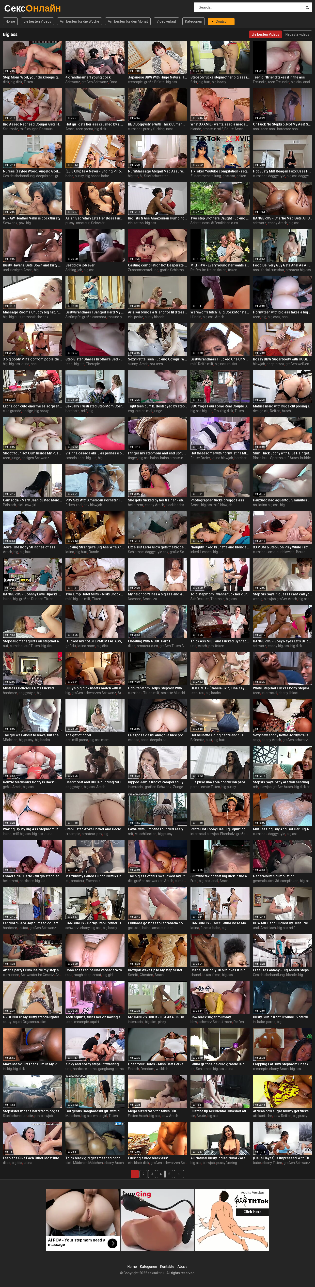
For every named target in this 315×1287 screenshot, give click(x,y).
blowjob (259, 364)
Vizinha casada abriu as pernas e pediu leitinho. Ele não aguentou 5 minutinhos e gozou (95, 453)
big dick (16, 82)
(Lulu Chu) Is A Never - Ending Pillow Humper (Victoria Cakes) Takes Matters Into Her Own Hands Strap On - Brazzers (95, 171)
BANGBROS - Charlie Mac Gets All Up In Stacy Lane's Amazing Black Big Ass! (282, 218)
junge (158, 411)
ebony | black (289, 693)
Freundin (260, 82)
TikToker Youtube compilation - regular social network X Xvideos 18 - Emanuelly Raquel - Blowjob (220, 171)
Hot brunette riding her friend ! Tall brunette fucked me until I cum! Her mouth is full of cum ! (220, 735)
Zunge (178, 787)
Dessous (46, 129)
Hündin (195, 317)
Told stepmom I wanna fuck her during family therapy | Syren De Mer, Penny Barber (220, 594)
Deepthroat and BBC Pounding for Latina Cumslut (95, 782)
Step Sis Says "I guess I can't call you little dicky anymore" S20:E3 (282, 594)
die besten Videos (37, 21)
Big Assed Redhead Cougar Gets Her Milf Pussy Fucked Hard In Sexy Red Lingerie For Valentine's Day (32, 124)
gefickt (70, 646)
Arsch (70, 129)
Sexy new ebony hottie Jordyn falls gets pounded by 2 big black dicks (282, 735)
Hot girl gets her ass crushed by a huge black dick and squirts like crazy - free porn (95, 124)
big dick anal (300, 82)
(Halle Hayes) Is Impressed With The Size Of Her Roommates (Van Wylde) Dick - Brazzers (282, 1158)
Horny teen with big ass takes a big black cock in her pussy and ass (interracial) (282, 312)
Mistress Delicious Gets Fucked (28, 688)
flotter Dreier (200, 458)
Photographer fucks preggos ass (217, 500)
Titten (28, 82)
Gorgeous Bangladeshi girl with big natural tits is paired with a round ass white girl (95, 1111)
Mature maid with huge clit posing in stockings (282, 406)
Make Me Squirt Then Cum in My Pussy (32, 1064)
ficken (232, 270)
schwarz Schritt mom (215, 1022)
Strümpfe (10, 129)
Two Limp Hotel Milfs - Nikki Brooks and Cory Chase (95, 594)
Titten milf (151, 693)
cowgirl (30, 505)
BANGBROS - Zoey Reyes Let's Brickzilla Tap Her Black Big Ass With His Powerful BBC (282, 641)
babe (69, 176)
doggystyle (276, 176)
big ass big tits (201, 411)
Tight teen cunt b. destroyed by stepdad (157, 406)
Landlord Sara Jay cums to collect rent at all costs (32, 923)
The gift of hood (78, 735)
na (255, 505)
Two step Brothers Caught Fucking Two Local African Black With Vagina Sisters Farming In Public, (220, 218)
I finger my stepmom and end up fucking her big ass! (157, 453)
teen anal (268, 129)
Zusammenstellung (205, 176)
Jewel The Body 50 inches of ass (29, 547)
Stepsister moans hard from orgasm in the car (32, 1111)
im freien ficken (214, 270)
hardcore (72, 411)
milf (193, 364)
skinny (133, 364)
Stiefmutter (199, 599)
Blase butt (261, 458)
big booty (219, 82)
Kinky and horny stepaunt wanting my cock (95, 1064)
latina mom (86, 646)
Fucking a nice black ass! (148, 1158)
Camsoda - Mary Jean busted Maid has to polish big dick (32, 500)
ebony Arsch (277, 223)
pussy (79, 176)
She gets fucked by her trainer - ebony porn (157, 500)
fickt (193, 82)
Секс (17, 8)
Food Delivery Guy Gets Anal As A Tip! (282, 265)
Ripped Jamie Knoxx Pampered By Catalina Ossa (157, 782)
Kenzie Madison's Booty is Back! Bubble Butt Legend (32, 782)
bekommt (135, 505)
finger (132, 458)
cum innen (11, 975)
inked (194, 552)
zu (155, 599)
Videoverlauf (166, 21)
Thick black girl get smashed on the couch (95, 1158)
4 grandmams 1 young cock (87, 77)
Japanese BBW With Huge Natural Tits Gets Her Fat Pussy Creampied (157, 77)
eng (131, 411)
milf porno (80, 740)
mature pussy (118, 317)
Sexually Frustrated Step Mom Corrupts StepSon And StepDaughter (95, 406)
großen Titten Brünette (177, 646)
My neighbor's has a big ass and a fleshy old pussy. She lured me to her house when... (157, 594)
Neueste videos (297, 34)
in (254, 1022)
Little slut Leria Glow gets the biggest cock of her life (157, 547)
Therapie (93, 364)
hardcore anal (288, 129)
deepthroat (45, 176)
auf (5, 646)
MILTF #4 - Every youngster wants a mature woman (220, 265)
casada (71, 458)
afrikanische (262, 1116)
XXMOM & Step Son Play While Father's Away (282, 547)
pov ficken (216, 646)
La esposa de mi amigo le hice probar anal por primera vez (157, 735)
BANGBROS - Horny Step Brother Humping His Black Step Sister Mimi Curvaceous (95, 923)
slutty (7, 1022)
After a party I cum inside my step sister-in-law (32, 970)
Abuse (182, 1267)
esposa (133, 740)
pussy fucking (154, 129)
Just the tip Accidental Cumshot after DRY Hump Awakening (220, 1111)
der (68, 740)
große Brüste (154, 82)
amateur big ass (298, 270)
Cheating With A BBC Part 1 (149, 641)
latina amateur (171, 458)
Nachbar (134, 599)
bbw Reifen (282, 1116)
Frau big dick (223, 411)
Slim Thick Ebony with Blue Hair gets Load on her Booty (282, 453)
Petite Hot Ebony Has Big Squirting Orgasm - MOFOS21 (220, 829)
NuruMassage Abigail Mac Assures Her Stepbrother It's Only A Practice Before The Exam (157, 171)
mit (130, 834)
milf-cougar (29, 129)
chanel (195, 975)
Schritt (195, 223)
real (79, 505)
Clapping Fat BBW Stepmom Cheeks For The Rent (282, 1064)
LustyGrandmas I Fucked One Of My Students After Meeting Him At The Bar (220, 359)
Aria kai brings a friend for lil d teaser (157, 312)
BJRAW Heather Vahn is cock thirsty (31, 218)
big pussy (26, 740)
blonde (195, 129)
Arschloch (268, 928)
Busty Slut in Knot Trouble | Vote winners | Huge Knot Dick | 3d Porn (282, 1017)
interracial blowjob (204, 834)
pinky (162, 1022)
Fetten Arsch (138, 1116)
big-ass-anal (208, 881)
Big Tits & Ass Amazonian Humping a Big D (157, 218)
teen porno (84, 129)
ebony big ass (278, 646)
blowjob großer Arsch (280, 599)
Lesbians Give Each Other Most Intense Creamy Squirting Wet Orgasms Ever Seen (32, 1158)
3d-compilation (287, 881)
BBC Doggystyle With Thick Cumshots (157, 124)
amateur (83, 223)
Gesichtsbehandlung (19, 176)
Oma (113, 82)
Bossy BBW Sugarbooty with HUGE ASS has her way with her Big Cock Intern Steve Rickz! (282, 359)
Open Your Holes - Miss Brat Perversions (157, 1064)
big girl (108, 975)
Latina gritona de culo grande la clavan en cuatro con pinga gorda (220, 1064)
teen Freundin (278, 82)
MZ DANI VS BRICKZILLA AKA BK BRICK (157, 1017)
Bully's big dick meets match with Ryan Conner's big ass (95, 688)
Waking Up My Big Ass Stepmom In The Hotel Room (32, 829)
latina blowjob (222, 458)
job (80, 270)
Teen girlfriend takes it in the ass (279, 77)
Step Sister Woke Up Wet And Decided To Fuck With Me (95, 829)
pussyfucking (226, 1163)
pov (22, 223)
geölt (7, 787)
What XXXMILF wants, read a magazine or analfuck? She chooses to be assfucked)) (220, 124)
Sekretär (98, 223)
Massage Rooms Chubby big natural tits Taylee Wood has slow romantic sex (32, 312)
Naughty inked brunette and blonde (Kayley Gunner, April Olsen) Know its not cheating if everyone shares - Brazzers (220, 547)
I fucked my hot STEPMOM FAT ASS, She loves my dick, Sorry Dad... (95, 641)
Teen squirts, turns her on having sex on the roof (95, 1017)
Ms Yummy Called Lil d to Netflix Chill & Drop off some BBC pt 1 (95, 876)
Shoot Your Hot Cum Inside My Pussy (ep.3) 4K (32, 453)
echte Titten (210, 787)
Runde (94, 552)
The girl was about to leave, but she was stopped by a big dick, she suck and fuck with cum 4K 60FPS (32, 735)
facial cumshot (272, 270)
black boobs (175, 505)
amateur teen (162, 928)
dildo (131, 646)
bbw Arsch (170, 1116)
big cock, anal (278, 317)
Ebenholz (227, 834)
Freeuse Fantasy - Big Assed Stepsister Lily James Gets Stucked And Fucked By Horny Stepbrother (282, 970)
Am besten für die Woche (79, 21)
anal (256, 129)
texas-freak (211, 975)
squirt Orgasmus (26, 1022)
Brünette (197, 740)
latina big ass (268, 505)
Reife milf (205, 364)
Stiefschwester (156, 176)
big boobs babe (97, 176)
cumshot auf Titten (25, 646)
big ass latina (19, 364)
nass (169, 129)
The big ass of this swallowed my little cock (157, 876)
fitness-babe (210, 928)
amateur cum (147, 646)
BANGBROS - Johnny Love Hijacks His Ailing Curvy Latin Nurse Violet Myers (32, 594)
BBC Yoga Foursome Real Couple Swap (220, 406)
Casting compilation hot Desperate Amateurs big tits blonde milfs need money (157, 265)
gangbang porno (111, 1069)
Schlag (70, 270)
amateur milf (213, 129)
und (6, 270)
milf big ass (22, 834)
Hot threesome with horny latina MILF (220, 453)
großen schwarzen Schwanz (94, 693)
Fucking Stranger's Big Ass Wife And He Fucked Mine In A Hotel (95, 547)
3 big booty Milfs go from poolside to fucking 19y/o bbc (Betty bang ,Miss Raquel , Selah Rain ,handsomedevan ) (32, 359)
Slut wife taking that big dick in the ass (220, 876)
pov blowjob (93, 505)
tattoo (139, 223)
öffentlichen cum (224, 223)
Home (10, 21)
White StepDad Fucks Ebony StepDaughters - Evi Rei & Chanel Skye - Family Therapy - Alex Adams (282, 688)
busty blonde (155, 317)
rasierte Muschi (173, 693)
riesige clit (260, 411)
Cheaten (146, 975)
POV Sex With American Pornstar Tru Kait (95, 500)
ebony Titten (272, 1163)
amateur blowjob (281, 552)
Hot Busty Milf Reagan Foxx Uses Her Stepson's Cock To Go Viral (282, 171)
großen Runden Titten (36, 599)
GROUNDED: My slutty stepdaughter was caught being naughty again (32, 1017)
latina (69, 552)
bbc (33, 364)
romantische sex (35, 317)
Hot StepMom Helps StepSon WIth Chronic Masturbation (157, 688)
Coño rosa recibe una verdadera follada (95, 970)
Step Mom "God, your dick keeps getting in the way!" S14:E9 (32, 77)
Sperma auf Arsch (284, 458)
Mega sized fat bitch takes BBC (152, 1111)
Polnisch (9, 505)
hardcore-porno (247, 458)
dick (6, 82)
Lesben (206, 552)
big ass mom (100, 740)
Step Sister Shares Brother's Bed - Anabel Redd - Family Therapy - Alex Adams (95, 359)
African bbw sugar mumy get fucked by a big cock (282, 1111)
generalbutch (263, 881)
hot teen (156, 364)
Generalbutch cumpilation (274, 876)
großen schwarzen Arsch (153, 881)
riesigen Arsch (21, 270)
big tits (133, 176)
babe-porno (266, 1022)
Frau (193, 881)
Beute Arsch (234, 129)
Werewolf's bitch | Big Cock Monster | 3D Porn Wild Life (220, 312)
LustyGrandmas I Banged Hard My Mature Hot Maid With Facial (95, 312)
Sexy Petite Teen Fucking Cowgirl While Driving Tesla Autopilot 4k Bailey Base (157, 359)
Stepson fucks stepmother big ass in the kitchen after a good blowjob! (220, 77)
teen (256, 317)
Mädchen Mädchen (88, 1163)
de (192, 1069)
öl (141, 176)
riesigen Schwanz (35, 458)
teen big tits (87, 458)
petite (138, 317)
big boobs (213, 693)
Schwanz (72, 82)
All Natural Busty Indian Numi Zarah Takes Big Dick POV (220, 1158)
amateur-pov (92, 834)
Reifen (195, 270)
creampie (135, 82)
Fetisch (133, 1069)
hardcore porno (85, 1069)
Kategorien (193, 21)
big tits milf (81, 599)
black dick (141, 1163)
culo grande (12, 411)
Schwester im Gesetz (37, 975)
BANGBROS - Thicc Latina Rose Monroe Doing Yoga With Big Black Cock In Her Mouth (220, 923)
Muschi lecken (146, 834)
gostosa (228, 176)
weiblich (162, 1069)
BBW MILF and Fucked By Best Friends (282, 923)
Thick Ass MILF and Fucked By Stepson (220, 641)
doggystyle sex (156, 552)
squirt (94, 1022)
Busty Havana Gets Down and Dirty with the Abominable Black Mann (32, 265)
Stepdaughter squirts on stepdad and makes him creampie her (32, 641)
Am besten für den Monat (128, 21)
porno (195, 787)
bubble (305, 458)
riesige (28, 411)
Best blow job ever (80, 265)
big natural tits (226, 364)
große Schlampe (173, 270)
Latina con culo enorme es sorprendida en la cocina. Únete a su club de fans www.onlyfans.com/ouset (32, 406)
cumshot (135, 129)
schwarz (259, 223)
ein (130, 223)
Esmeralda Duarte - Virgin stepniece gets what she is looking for (32, 876)
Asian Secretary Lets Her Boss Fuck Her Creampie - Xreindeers (95, 218)
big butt (204, 82)
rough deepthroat (87, 975)
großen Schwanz (94, 82)
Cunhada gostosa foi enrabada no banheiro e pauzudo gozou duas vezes (157, 923)
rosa (68, 975)
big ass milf (210, 505)
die (130, 881)
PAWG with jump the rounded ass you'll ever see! (157, 829)
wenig (257, 599)
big (28, 223)
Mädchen (10, 740)
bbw (193, 1022)
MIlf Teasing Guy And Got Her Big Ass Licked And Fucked (282, 829)
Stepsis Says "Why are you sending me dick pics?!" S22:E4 (282, 782)
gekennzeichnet (249, 176)
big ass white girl (94, 1116)
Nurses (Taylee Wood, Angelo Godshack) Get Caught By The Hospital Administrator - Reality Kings (32, 171)
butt (209, 740)
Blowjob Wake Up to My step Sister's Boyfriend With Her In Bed (157, 970)
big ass (171, 82)
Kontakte (167, 1267)
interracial (269, 693)
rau (201, 693)
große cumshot (94, 317)
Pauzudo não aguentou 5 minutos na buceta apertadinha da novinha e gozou (282, 500)
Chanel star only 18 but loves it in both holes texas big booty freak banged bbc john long (220, 970)
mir (255, 787)
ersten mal (143, 411)
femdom (147, 1069)
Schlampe (136, 552)
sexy (256, 740)
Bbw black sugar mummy (210, 1017)
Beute (300, 552)
